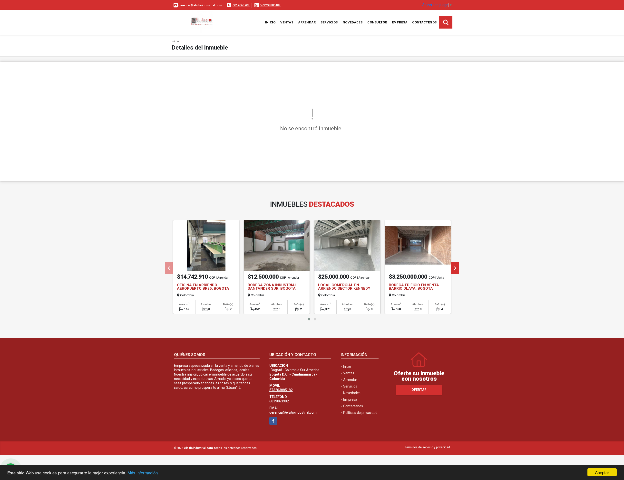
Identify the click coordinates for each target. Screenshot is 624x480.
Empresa (400, 22)
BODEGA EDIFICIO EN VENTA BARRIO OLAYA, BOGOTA (414, 287)
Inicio (270, 22)
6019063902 (241, 5)
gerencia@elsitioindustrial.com (293, 412)
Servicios (329, 22)
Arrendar (307, 22)
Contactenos (424, 22)
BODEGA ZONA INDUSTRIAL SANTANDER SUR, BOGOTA (272, 287)
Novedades (353, 22)
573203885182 (270, 5)
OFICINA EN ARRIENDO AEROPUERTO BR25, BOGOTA (203, 287)
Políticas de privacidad (360, 413)
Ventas (286, 22)
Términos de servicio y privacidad (427, 447)
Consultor (377, 22)
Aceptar (602, 472)
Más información (142, 473)
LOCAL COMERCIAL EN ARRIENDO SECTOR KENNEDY (344, 287)
